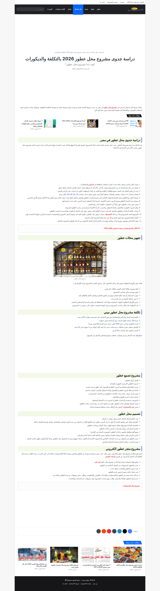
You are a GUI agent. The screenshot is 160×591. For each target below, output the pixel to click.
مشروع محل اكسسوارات (131, 486)
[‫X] (125, 531)
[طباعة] (98, 531)
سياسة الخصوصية (112, 2)
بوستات (122, 2)
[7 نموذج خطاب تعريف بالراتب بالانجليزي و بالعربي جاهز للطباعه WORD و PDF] (50, 123)
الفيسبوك (108, 214)
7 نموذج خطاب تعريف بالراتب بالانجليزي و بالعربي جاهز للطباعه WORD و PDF (32, 123)
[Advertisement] (80, 32)
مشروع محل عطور (110, 107)
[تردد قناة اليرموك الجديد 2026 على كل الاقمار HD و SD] (32, 554)
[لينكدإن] (119, 531)
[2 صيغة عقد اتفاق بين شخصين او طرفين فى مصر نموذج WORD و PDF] (96, 555)
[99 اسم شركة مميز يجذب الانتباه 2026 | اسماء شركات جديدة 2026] (136, 123)
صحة (86, 9)
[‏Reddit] (104, 531)
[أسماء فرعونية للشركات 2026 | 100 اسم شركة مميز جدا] (93, 123)
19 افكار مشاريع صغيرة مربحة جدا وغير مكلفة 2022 (122, 228)
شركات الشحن (110, 456)
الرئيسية (101, 52)
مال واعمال (78, 9)
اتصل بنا (102, 2)
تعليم (98, 9)
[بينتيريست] (109, 531)
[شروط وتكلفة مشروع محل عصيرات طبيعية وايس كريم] (64, 555)
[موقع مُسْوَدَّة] (135, 9)
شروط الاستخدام (74, 583)
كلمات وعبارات (60, 9)
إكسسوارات (127, 407)
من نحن (95, 583)
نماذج (69, 9)
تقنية (92, 9)
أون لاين (97, 462)
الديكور (91, 184)
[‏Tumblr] (114, 531)
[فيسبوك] (130, 531)
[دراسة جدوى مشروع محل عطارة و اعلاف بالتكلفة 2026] (128, 555)
